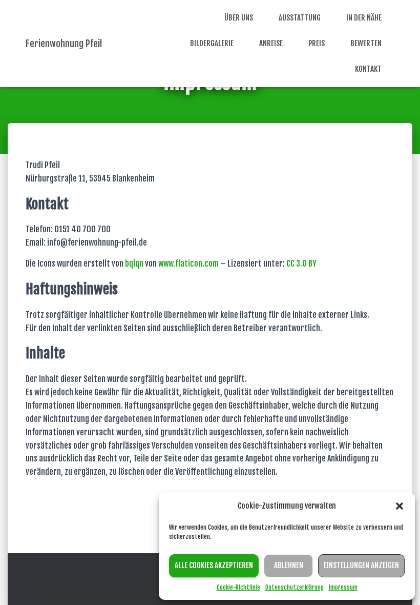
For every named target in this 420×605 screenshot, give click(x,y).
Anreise (271, 43)
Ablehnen (288, 565)
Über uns (238, 18)
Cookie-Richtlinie (238, 587)
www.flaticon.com (188, 263)
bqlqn (134, 263)
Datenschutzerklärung (294, 587)
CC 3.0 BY (301, 263)
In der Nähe (364, 18)
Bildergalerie (212, 43)
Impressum (343, 587)
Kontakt (368, 69)
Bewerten (366, 43)
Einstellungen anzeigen (361, 565)
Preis (316, 43)
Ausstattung (300, 18)
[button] (399, 506)
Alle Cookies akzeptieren (214, 565)
